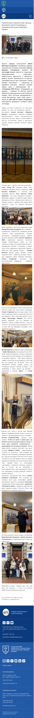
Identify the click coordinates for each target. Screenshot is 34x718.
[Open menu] (30, 16)
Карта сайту (7, 665)
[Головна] (4, 3)
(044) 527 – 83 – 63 (8, 634)
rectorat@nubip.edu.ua (10, 683)
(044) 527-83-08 (8, 702)
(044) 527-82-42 (8, 680)
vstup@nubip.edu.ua (9, 705)
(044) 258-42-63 (8, 700)
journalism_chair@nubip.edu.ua (12, 637)
